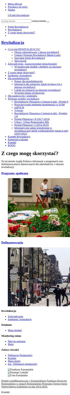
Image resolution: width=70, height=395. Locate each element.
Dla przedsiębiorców (18, 78)
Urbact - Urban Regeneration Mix (31, 122)
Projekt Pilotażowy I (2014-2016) (31, 125)
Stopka (11, 9)
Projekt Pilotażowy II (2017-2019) (32, 119)
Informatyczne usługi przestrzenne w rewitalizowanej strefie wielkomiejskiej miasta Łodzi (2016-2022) (41, 131)
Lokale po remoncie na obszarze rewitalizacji (37, 90)
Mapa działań (15, 330)
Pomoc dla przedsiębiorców (28, 81)
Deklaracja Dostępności (20, 355)
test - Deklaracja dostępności (22, 364)
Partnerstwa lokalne (18, 139)
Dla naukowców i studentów (22, 96)
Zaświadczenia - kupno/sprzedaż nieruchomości (32, 63)
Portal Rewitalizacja (18, 26)
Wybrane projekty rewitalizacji (23, 98)
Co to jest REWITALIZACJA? (24, 49)
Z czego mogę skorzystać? (21, 32)
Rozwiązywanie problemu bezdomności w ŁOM (39, 104)
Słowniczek (20, 61)
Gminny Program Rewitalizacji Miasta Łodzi (37, 55)
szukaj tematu (39, 21)
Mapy (11, 344)
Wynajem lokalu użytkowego (29, 93)
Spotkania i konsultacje (20, 75)
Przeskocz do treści (18, 7)
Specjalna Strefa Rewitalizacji (29, 58)
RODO (11, 145)
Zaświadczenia (15, 316)
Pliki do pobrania (16, 341)
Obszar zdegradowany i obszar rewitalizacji (36, 52)
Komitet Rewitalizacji (19, 136)
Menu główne (15, 4)
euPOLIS (19, 107)
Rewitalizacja (15, 29)
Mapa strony (14, 361)
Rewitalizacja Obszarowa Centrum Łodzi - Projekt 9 (41, 101)
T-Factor (18, 110)
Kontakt (12, 142)
